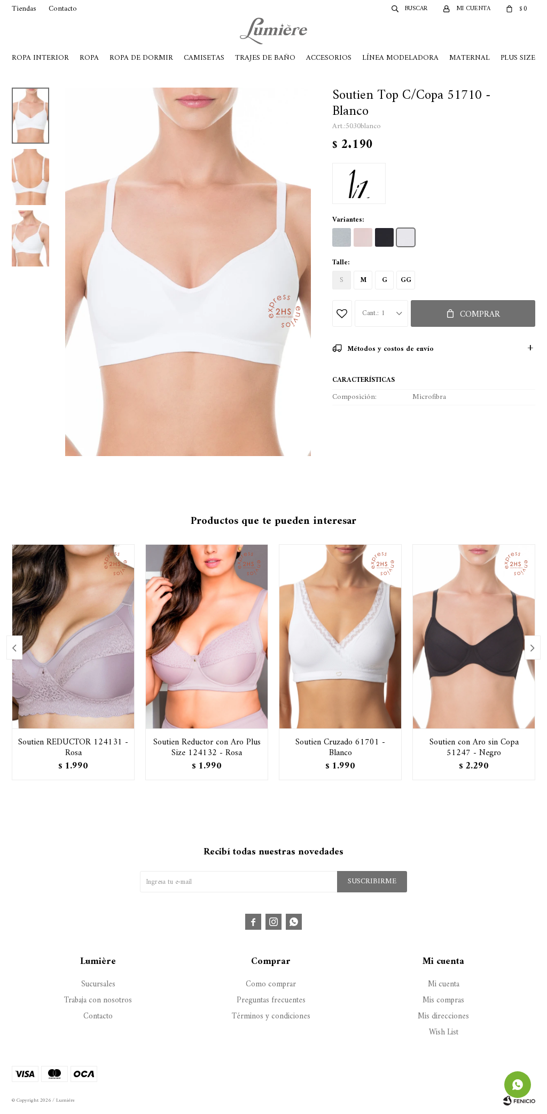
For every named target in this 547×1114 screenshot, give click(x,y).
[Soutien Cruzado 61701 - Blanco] (340, 636)
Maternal (469, 58)
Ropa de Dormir (141, 58)
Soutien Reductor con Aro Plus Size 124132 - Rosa (207, 747)
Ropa (89, 58)
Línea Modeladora (400, 58)
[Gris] (341, 237)
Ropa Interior (40, 58)
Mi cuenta (443, 984)
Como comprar (271, 984)
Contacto (63, 8)
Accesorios (328, 58)
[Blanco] (405, 237)
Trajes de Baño (265, 58)
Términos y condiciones (271, 1016)
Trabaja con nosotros (98, 1000)
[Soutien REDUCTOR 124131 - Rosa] (73, 636)
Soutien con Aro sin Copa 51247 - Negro (474, 747)
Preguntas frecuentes (271, 1000)
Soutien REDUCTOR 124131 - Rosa (73, 747)
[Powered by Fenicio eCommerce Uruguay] (519, 1101)
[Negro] (384, 237)
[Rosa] (363, 237)
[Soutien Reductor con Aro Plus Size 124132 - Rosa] (206, 636)
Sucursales (98, 984)
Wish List (443, 1032)
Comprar (480, 314)
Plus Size (518, 58)
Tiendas (24, 8)
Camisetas (204, 58)
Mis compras (443, 1000)
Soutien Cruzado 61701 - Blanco (340, 747)
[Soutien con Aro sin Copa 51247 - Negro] (473, 636)
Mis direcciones (443, 1016)
